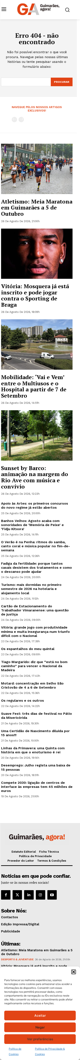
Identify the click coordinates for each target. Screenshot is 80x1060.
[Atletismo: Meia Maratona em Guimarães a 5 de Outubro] (37, 169)
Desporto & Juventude (17, 959)
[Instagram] (40, 895)
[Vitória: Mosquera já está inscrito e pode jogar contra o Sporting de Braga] (37, 254)
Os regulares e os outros (22, 700)
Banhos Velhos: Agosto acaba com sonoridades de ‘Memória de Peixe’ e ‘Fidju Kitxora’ (32, 525)
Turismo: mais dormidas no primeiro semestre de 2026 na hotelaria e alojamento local (31, 589)
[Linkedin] (28, 895)
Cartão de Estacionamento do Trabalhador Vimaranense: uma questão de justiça (35, 610)
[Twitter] (17, 895)
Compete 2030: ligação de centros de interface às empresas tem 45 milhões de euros (37, 787)
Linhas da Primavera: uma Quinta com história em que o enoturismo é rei (33, 750)
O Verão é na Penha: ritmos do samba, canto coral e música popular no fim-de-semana (35, 546)
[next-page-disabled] (21, 119)
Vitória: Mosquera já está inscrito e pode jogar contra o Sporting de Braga (35, 295)
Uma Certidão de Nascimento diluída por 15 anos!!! (35, 733)
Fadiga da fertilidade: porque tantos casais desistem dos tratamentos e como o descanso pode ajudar (36, 567)
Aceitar (40, 1015)
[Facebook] (5, 895)
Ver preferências (40, 1039)
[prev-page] (14, 119)
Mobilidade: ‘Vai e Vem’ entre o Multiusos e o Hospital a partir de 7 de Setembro (33, 386)
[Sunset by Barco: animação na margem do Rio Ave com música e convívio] (37, 435)
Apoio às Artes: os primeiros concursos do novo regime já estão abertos (34, 505)
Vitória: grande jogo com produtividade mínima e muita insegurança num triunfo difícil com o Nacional (35, 631)
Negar (40, 1027)
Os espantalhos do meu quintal (27, 649)
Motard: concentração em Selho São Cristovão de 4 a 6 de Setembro (32, 685)
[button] (73, 972)
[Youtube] (52, 895)
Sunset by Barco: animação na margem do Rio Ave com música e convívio (34, 477)
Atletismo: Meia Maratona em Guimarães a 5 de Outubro (36, 207)
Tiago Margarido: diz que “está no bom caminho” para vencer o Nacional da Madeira (34, 666)
